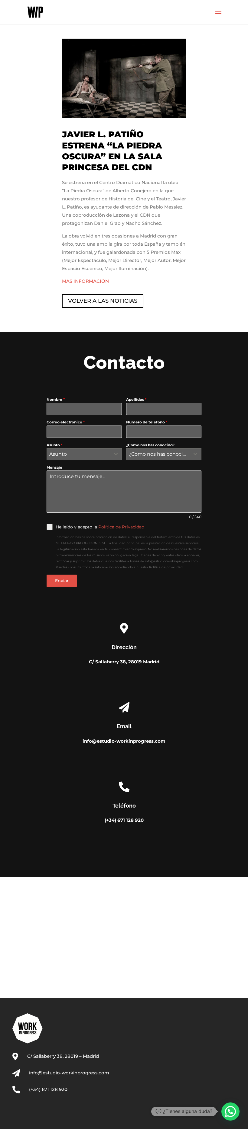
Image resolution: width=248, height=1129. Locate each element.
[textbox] (78, 454)
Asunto (54, 445)
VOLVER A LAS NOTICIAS (102, 301)
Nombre (56, 399)
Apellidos (136, 399)
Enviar (62, 580)
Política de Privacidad (121, 527)
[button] (230, 1111)
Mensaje (54, 467)
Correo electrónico (66, 422)
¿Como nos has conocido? (150, 445)
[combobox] (84, 454)
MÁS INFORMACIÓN (85, 281)
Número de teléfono (146, 422)
